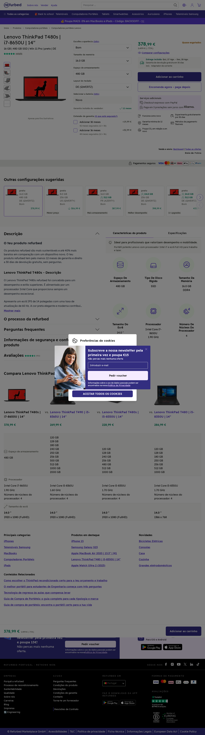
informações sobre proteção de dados (101, 367)
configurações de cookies (86, 364)
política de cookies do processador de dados (97, 370)
